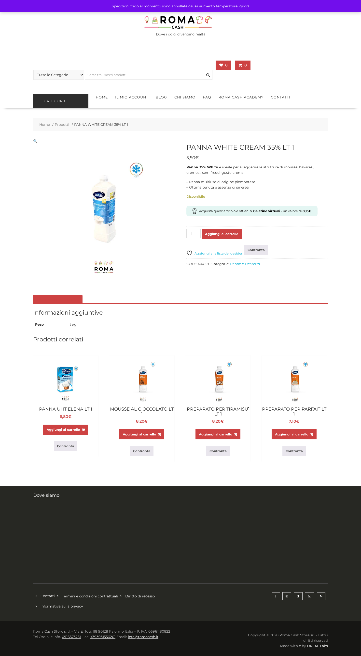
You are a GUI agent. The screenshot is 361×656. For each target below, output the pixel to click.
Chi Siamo (184, 97)
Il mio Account (131, 97)
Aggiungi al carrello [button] (63, 430)
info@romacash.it (143, 637)
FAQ (207, 97)
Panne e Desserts (245, 264)
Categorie (55, 101)
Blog (161, 97)
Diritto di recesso (140, 596)
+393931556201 (102, 637)
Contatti (280, 97)
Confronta (256, 250)
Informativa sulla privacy (62, 606)
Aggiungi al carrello (221, 234)
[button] (35, 141)
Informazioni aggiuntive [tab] (57, 299)
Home (102, 97)
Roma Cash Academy (241, 97)
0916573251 (71, 637)
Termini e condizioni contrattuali (90, 596)
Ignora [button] (244, 6)
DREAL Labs (317, 646)
